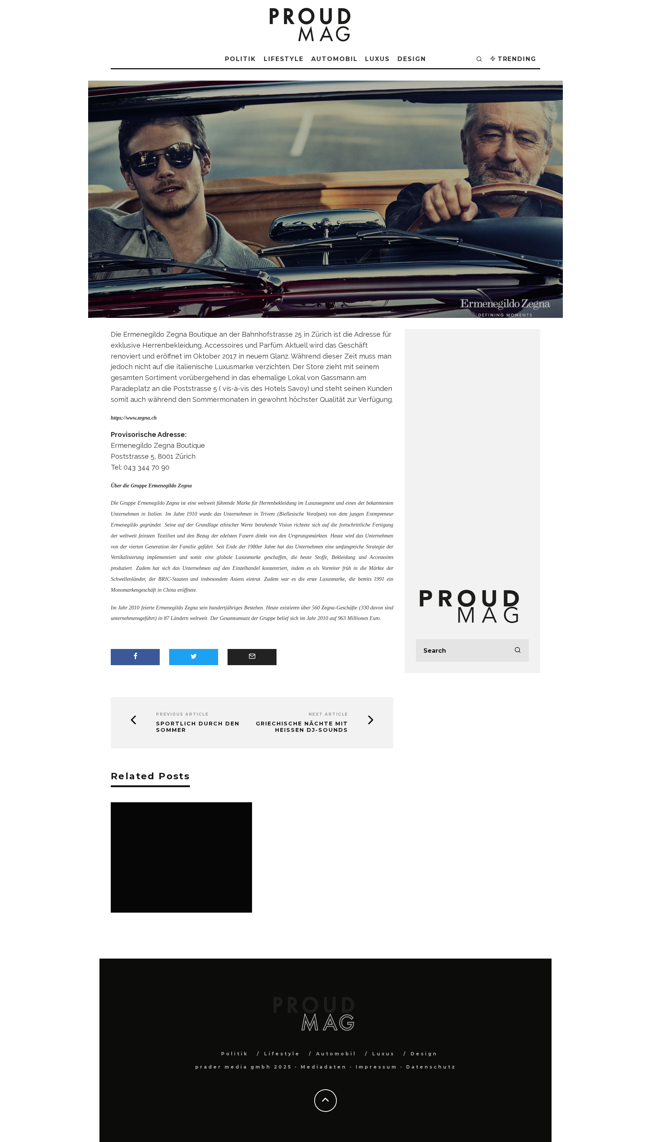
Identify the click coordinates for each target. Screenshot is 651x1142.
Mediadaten (324, 1067)
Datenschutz (431, 1067)
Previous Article (182, 714)
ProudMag (294, 236)
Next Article (328, 714)
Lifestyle (284, 59)
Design (411, 59)
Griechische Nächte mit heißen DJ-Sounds (302, 727)
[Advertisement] (472, 453)
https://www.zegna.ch (134, 418)
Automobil (334, 59)
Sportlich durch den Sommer (198, 727)
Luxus (377, 59)
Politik (240, 59)
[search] (517, 650)
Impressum (376, 1067)
